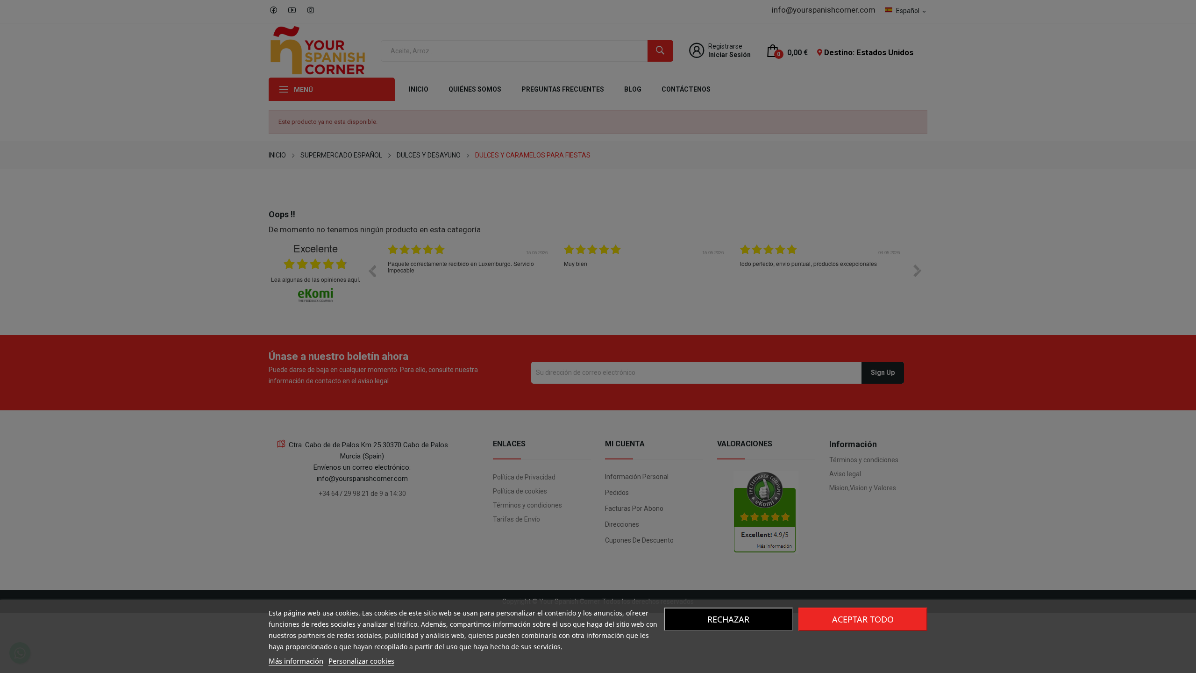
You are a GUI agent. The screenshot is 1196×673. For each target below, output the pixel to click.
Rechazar (728, 619)
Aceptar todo (863, 619)
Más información (296, 661)
